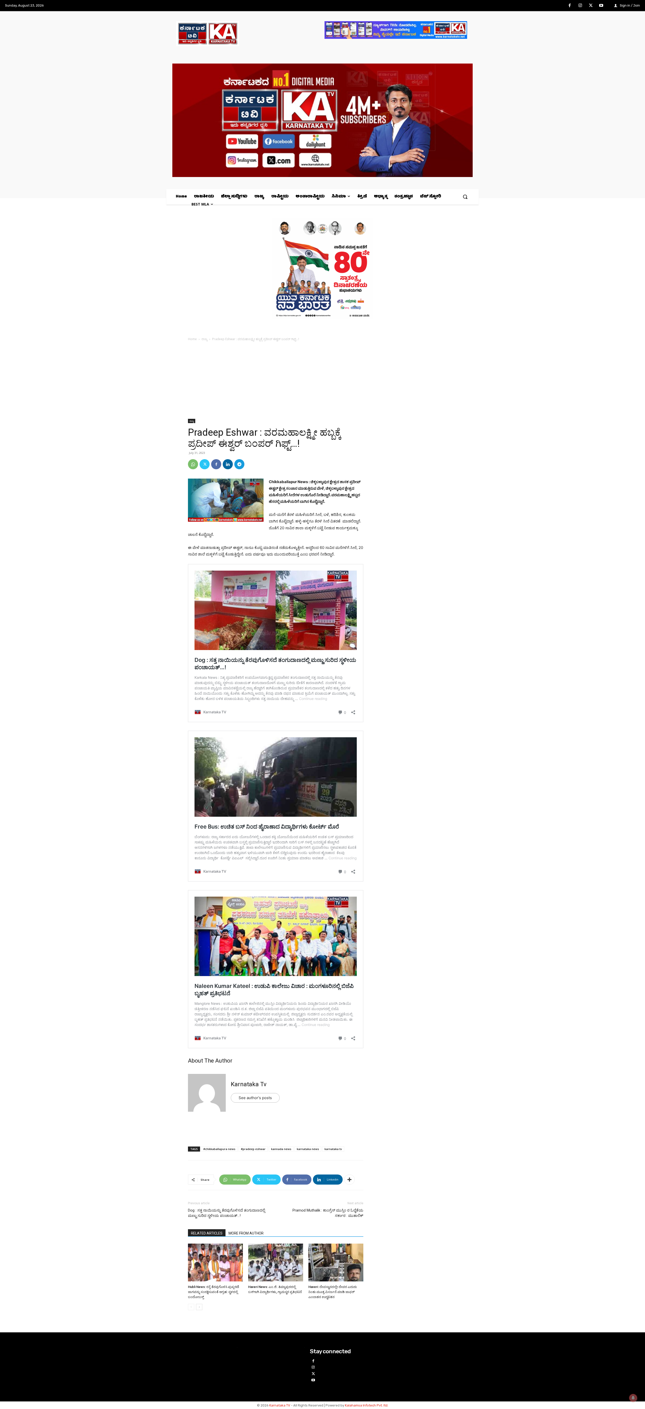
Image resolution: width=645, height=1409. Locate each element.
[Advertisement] (275, 381)
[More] (349, 1180)
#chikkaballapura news (219, 1149)
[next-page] (199, 1307)
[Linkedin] (228, 464)
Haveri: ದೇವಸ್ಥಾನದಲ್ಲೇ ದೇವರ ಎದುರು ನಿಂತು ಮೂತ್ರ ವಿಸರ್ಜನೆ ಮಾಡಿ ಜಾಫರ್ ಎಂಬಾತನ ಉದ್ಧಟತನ (332, 1292)
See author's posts (255, 1097)
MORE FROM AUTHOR (246, 1233)
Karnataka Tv (249, 1084)
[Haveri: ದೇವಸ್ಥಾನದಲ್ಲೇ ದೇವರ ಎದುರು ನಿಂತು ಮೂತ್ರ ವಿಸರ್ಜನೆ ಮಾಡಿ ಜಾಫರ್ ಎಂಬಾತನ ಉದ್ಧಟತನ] (335, 1263)
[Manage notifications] (633, 1398)
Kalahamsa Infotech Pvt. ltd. (366, 1405)
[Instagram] (580, 6)
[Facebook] (570, 6)
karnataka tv (333, 1149)
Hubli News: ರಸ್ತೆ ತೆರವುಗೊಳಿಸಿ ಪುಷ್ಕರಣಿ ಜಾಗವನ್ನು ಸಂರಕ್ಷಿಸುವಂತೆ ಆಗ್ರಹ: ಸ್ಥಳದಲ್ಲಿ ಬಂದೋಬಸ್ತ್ (213, 1292)
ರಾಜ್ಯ (204, 339)
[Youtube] (601, 6)
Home (192, 339)
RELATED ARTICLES (206, 1233)
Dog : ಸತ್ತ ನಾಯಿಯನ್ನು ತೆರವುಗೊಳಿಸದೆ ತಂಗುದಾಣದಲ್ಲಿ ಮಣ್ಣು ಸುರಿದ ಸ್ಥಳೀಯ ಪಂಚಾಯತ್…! (226, 1213)
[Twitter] (591, 6)
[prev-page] (191, 1307)
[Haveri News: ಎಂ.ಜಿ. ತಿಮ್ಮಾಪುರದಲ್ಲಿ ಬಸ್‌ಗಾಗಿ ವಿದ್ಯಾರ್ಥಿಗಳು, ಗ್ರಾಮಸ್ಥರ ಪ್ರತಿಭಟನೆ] (275, 1263)
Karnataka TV (279, 1405)
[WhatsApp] (193, 464)
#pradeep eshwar (253, 1149)
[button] (465, 196)
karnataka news (308, 1149)
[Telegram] (239, 464)
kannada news (281, 1149)
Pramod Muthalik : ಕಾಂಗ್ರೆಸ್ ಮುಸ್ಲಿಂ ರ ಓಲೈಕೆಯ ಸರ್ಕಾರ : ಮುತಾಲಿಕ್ (328, 1213)
